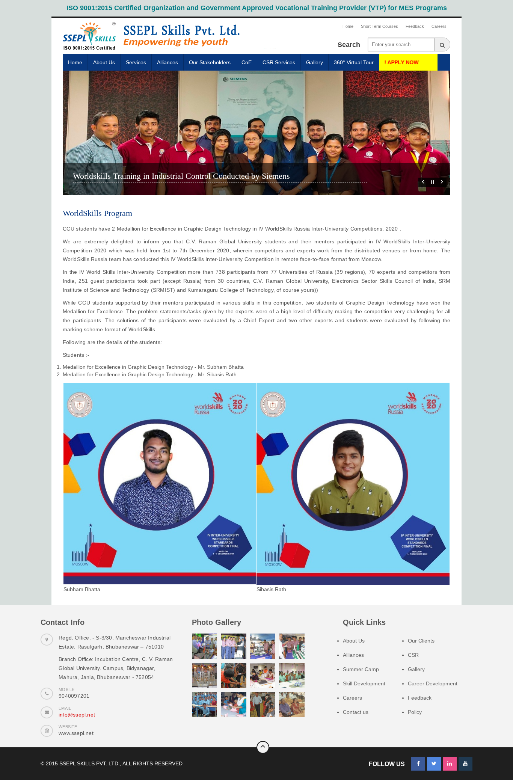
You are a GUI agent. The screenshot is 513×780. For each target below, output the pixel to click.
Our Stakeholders (210, 62)
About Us (104, 62)
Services (136, 62)
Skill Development (364, 683)
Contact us (355, 712)
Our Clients (421, 641)
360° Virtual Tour (354, 62)
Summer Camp (361, 669)
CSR (413, 655)
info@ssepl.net (77, 715)
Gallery (314, 62)
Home (348, 26)
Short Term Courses (379, 26)
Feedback (415, 26)
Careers (439, 26)
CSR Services (279, 62)
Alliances (167, 62)
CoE (246, 62)
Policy (415, 712)
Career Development (432, 683)
